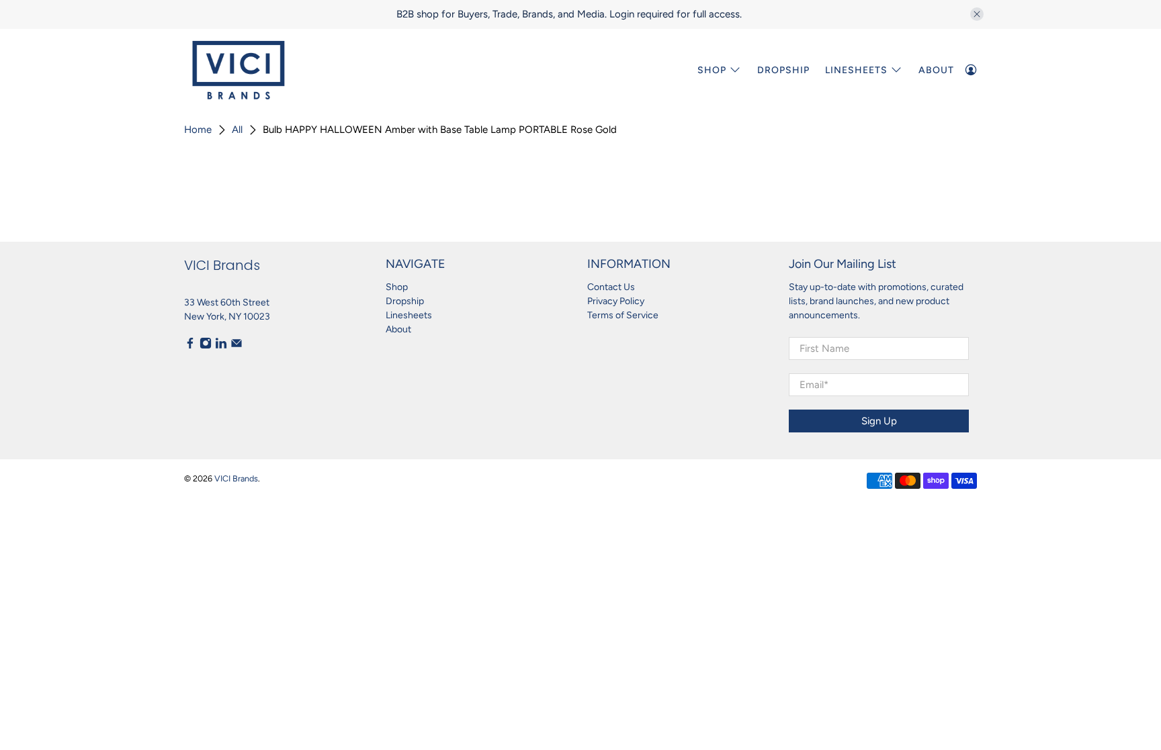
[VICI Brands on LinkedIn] (221, 346)
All (237, 130)
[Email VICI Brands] (236, 346)
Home (198, 130)
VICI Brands (236, 478)
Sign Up (879, 421)
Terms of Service (622, 315)
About (936, 70)
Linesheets (409, 315)
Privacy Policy (615, 301)
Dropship (783, 70)
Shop (711, 70)
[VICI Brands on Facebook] (190, 346)
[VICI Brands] (238, 70)
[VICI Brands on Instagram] (206, 346)
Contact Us (611, 287)
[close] (977, 14)
